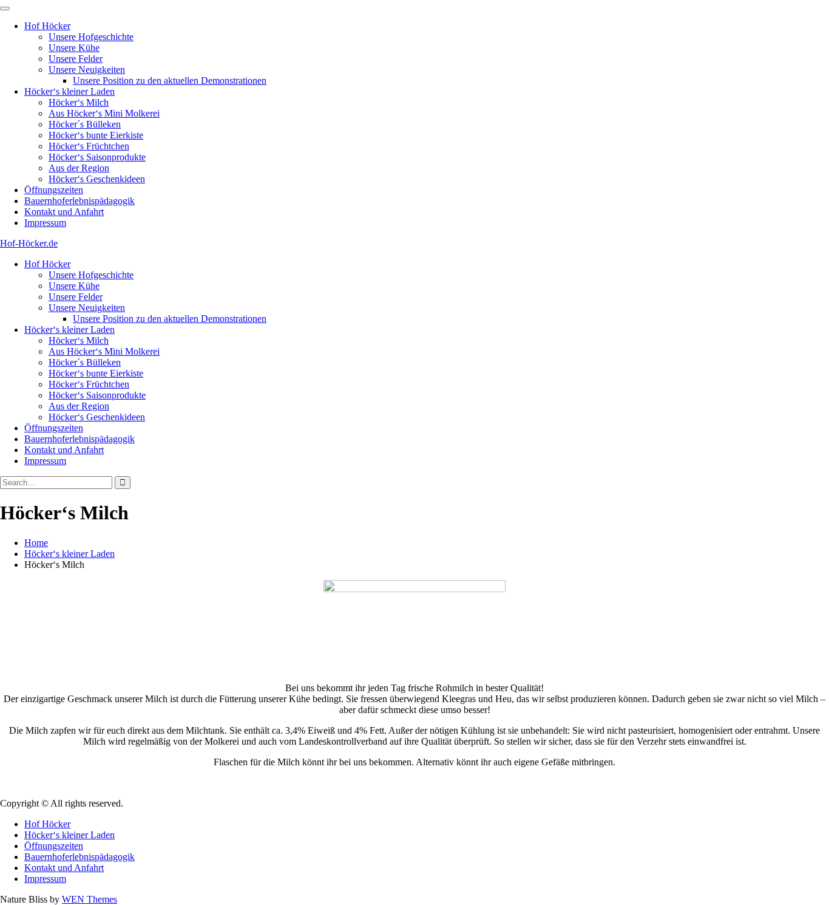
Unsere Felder (76, 58)
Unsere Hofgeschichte (91, 37)
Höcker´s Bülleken (85, 124)
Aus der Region (79, 168)
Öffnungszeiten (53, 190)
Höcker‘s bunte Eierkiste (96, 135)
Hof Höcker (47, 26)
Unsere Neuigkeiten (87, 69)
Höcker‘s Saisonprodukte (97, 157)
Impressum (45, 222)
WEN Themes (89, 899)
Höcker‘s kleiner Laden (69, 91)
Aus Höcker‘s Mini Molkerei (104, 113)
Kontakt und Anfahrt (64, 212)
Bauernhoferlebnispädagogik (79, 201)
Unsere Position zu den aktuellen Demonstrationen (169, 80)
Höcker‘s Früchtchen (89, 146)
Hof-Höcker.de (29, 243)
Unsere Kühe (74, 48)
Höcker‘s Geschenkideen (97, 179)
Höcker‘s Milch (79, 102)
